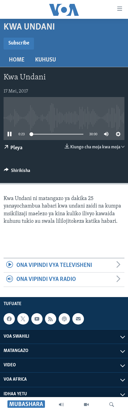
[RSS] (50, 319)
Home (16, 60)
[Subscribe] (78, 319)
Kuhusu (45, 60)
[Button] (17, 172)
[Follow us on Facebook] (9, 319)
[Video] (86, 404)
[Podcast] (64, 319)
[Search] (112, 404)
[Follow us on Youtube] (37, 319)
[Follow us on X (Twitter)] (23, 319)
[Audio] (61, 404)
